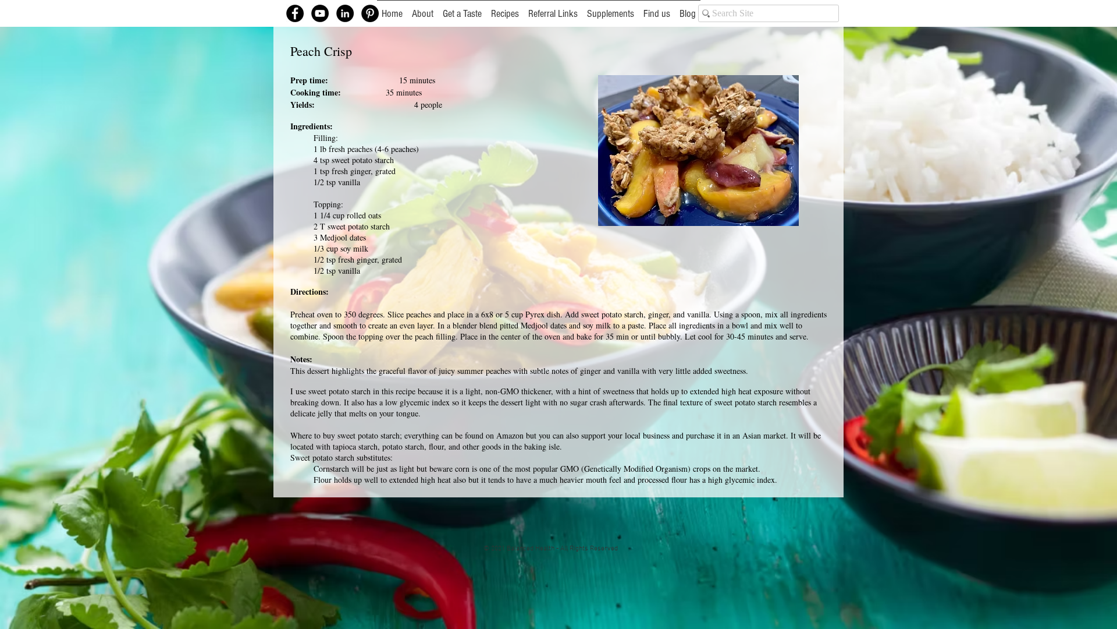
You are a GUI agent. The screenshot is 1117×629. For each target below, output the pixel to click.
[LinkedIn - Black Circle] (345, 13)
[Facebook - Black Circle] (295, 13)
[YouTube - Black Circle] (320, 13)
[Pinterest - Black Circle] (370, 13)
